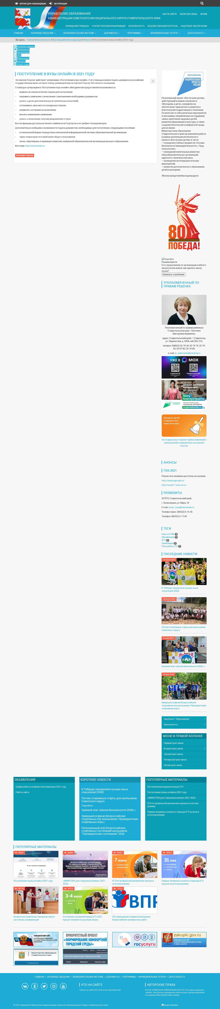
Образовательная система (78, 33)
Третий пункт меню (173, 754)
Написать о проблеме (173, 274)
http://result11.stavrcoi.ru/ (174, 485)
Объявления (168, 537)
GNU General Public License (167, 995)
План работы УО (170, 546)
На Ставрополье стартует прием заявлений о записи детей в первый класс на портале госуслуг (184, 443)
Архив (203, 14)
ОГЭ (164, 540)
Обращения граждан (77, 26)
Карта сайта (170, 14)
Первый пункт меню (173, 743)
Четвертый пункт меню (175, 759)
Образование (23, 58)
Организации (23, 52)
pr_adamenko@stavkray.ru (187, 353)
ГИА (19, 55)
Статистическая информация (108, 26)
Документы (110, 33)
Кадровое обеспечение (194, 26)
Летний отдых (22, 64)
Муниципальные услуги (164, 33)
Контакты (21, 61)
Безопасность (136, 26)
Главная (18, 33)
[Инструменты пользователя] (152, 81)
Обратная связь (188, 14)
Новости (29, 155)
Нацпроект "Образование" (177, 719)
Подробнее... (88, 805)
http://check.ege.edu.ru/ (173, 480)
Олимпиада (167, 543)
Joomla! (148, 993)
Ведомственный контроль (163, 26)
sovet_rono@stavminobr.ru (181, 507)
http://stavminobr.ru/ (35, 146)
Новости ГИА (168, 534)
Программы (134, 33)
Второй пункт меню (173, 748)
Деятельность (196, 33)
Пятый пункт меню (173, 765)
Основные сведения (42, 33)
